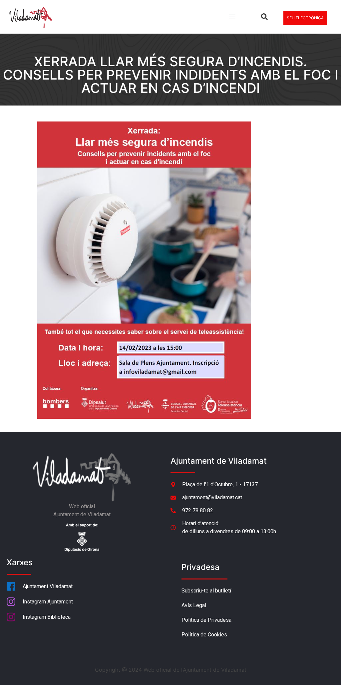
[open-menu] (231, 18)
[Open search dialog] (264, 18)
